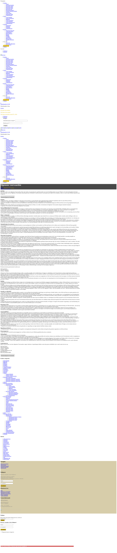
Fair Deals (5, 365)
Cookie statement (4, 495)
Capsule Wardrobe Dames (11, 11)
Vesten (7, 401)
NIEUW (5, 382)
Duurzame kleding (4, 463)
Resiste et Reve (9, 414)
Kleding (5, 3)
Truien (7, 4)
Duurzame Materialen (10, 43)
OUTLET (5, 434)
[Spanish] (19, 127)
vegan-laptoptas (9, 21)
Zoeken (2, 520)
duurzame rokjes (9, 7)
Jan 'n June (5, 449)
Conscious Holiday (7, 367)
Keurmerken (8, 44)
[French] (10, 127)
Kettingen (8, 26)
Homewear (8, 397)
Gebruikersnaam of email (9, 120)
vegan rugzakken (9, 20)
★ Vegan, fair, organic (5, 112)
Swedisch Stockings (10, 432)
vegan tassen (8, 385)
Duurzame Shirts (9, 8)
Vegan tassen (3, 464)
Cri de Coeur (6, 443)
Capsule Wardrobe (4, 467)
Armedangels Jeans (13, 419)
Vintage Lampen (9, 375)
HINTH (7, 35)
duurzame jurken (9, 6)
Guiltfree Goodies (7, 368)
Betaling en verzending (5, 491)
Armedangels (9, 32)
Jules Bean (8, 37)
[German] (14, 127)
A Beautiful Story (9, 31)
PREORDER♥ (6, 360)
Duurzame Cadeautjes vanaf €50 (13, 380)
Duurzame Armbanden (13, 393)
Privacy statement (4, 494)
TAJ (7, 429)
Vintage (4, 373)
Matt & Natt (8, 426)
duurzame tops (9, 9)
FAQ (2, 490)
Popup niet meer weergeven (8, 532)
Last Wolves (5, 370)
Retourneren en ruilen (5, 492)
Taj (6, 40)
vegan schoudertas (10, 18)
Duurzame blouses (10, 10)
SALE (4, 412)
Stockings (8, 12)
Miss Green (8, 427)
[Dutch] (2, 127)
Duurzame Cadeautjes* (11, 378)
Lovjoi (7, 428)
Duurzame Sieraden (10, 391)
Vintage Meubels (9, 374)
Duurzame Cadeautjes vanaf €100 (13, 381)
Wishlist (5, 46)
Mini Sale (5, 361)
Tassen (4, 16)
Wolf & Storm (9, 420)
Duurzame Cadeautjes (8, 377)
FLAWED (8, 425)
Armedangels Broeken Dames (15, 416)
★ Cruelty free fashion (5, 110)
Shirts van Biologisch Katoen (12, 399)
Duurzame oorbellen (13, 392)
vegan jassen (8, 13)
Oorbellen (8, 27)
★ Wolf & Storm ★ (10, 30)
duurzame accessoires (7, 383)
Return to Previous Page (6, 188)
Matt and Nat (8, 38)
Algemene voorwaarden (6, 493)
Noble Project (6, 454)
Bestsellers (5, 369)
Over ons (8, 42)
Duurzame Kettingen (13, 394)
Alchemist (5, 439)
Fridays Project (6, 446)
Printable (5, 364)
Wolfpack (5, 50)
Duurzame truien (9, 409)
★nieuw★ (6, 45)
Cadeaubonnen (9, 15)
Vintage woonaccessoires (11, 376)
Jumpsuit (5, 372)
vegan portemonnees (10, 22)
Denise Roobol (9, 33)
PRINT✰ (5, 362)
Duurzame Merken (7, 413)
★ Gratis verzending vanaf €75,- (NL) (9, 114)
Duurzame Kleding (7, 396)
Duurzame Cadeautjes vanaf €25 (13, 379)
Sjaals (7, 402)
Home (2, 187)
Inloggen (5, 51)
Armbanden (8, 25)
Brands (4, 29)
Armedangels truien (13, 417)
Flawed (7, 34)
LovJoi (4, 451)
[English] (6, 127)
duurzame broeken (10, 5)
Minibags (8, 19)
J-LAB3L (8, 36)
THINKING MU (6, 458)
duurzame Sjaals (9, 14)
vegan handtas (9, 17)
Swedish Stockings (10, 39)
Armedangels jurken (13, 418)
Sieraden (5, 24)
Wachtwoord (6, 123)
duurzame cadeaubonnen (8, 433)
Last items (5, 371)
